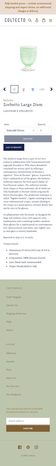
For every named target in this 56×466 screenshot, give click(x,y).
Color (6, 124)
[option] (14, 89)
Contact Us (11, 305)
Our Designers (13, 394)
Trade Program (13, 297)
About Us (11, 378)
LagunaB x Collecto (18, 111)
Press (8, 369)
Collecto (31, 456)
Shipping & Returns (16, 313)
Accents (10, 361)
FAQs (9, 321)
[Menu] (50, 20)
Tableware (11, 353)
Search (9, 330)
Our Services (12, 386)
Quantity (42, 124)
